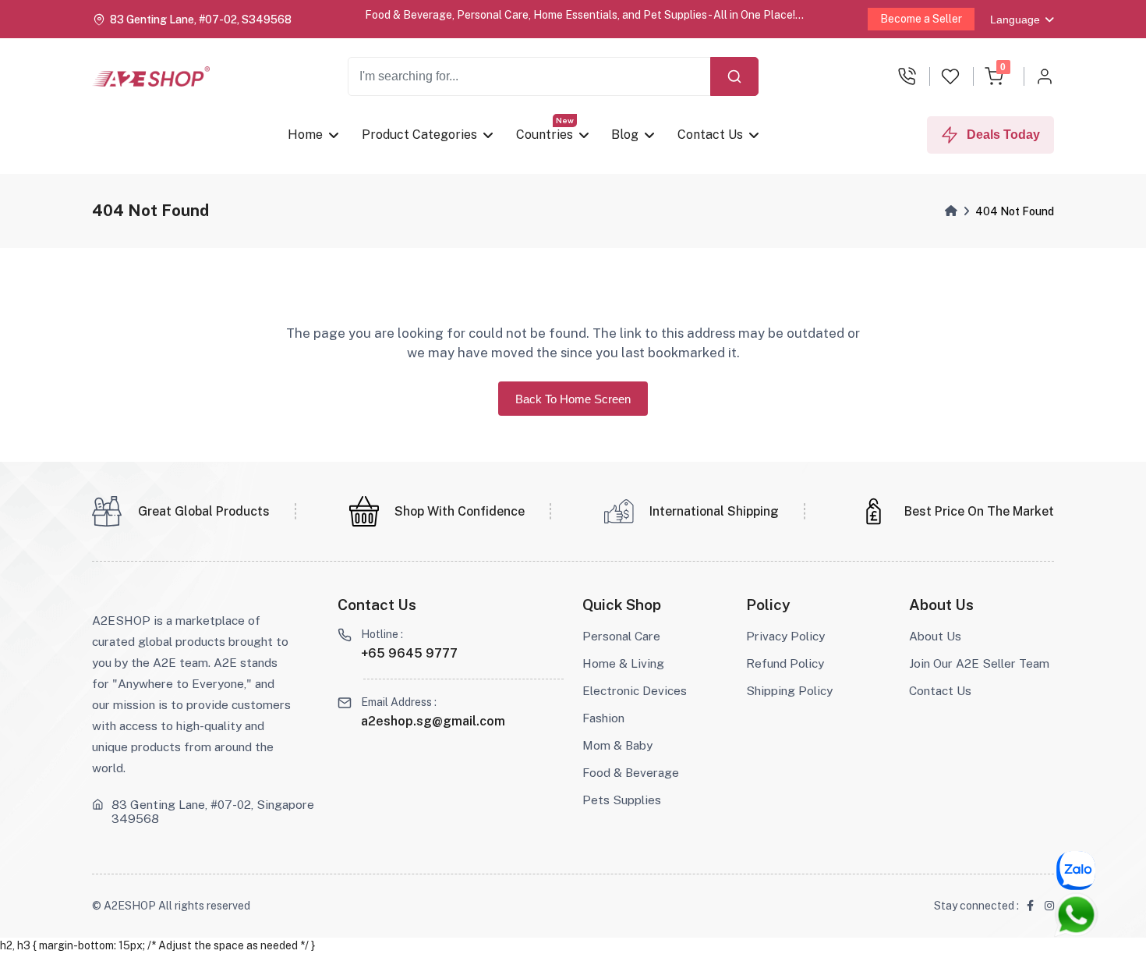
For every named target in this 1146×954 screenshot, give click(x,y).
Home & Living (623, 663)
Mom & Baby (617, 745)
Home (305, 134)
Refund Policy (785, 663)
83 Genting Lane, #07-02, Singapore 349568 (212, 811)
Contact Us (710, 134)
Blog (624, 134)
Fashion (603, 718)
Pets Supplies (621, 800)
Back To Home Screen (573, 399)
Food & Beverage (630, 772)
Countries (544, 134)
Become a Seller (921, 18)
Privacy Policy (785, 636)
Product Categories (419, 134)
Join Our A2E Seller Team (979, 663)
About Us (935, 636)
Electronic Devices (634, 690)
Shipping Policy (789, 690)
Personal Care (621, 636)
